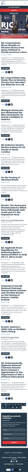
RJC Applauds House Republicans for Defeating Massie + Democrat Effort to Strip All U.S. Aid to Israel (14, 252)
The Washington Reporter (17, 220)
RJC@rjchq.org (10, 464)
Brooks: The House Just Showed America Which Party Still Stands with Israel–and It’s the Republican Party (13, 210)
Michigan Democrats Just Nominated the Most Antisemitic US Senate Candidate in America (12, 115)
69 (16, 407)
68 (13, 407)
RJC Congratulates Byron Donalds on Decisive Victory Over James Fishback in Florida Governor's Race (14, 47)
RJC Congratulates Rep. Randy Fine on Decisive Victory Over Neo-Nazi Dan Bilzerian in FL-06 (13, 81)
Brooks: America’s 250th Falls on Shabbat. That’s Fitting (13, 329)
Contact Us (7, 452)
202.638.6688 (19, 464)
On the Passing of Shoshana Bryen (10, 178)
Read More (5, 68)
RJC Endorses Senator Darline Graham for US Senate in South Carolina (13, 148)
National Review (14, 337)
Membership (14, 13)
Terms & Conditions (16, 452)
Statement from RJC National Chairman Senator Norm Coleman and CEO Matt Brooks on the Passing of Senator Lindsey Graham (13, 292)
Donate (14, 10)
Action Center (14, 7)
